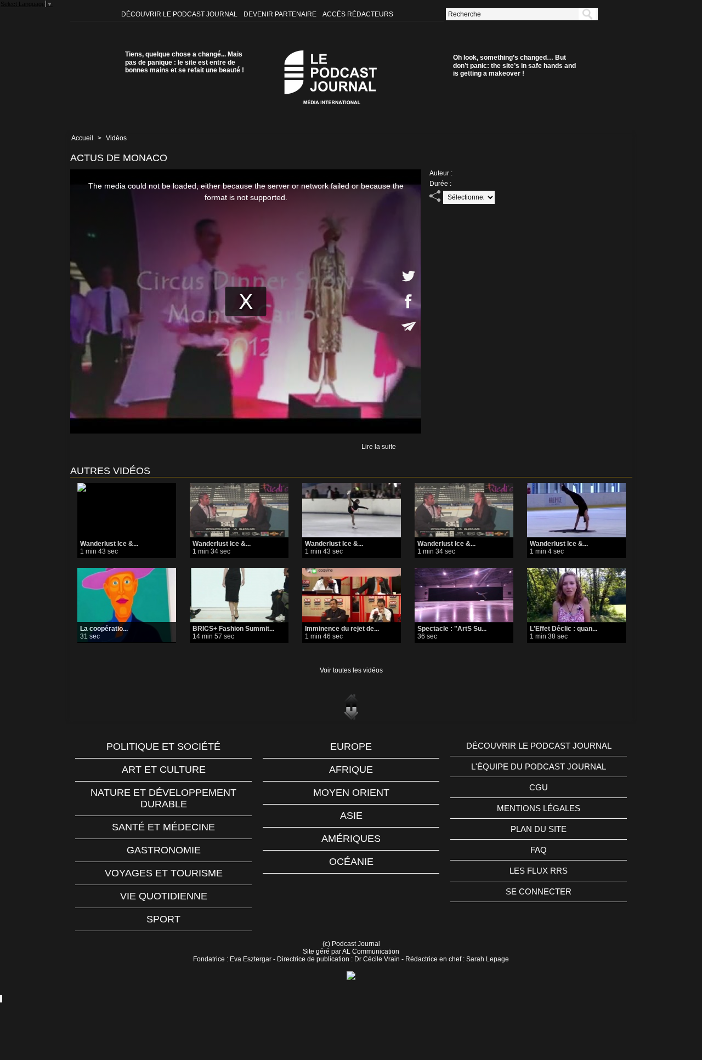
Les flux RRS (538, 870)
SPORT (163, 919)
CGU (538, 787)
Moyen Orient (351, 792)
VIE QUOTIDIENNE (163, 896)
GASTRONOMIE (164, 850)
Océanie (351, 861)
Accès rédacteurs (357, 14)
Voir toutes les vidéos (351, 670)
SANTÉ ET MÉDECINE (163, 827)
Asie (351, 815)
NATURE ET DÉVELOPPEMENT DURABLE (163, 798)
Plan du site (539, 829)
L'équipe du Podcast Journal (538, 766)
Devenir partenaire (281, 14)
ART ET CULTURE (164, 769)
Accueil (82, 138)
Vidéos (116, 138)
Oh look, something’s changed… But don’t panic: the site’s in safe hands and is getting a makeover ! (514, 65)
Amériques (351, 838)
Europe (351, 746)
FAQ (538, 849)
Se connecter (538, 891)
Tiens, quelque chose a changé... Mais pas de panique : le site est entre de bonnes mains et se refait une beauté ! (184, 62)
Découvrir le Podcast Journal (180, 14)
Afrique (351, 769)
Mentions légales (538, 808)
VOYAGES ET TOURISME (164, 873)
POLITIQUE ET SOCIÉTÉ (163, 746)
